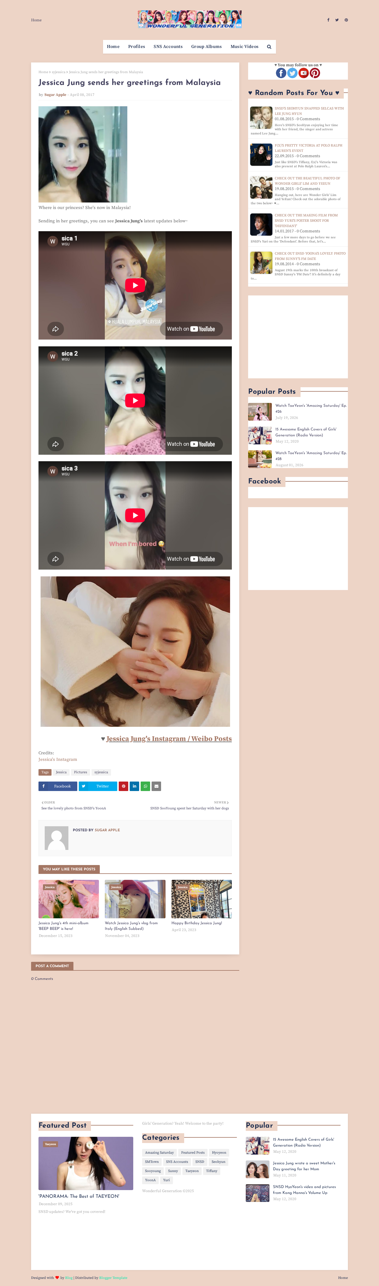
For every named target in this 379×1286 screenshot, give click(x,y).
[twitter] (337, 20)
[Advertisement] (298, 336)
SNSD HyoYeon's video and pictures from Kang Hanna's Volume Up (304, 1190)
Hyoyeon (219, 1152)
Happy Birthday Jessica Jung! (196, 923)
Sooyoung (153, 1171)
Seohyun (218, 1162)
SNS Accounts (177, 1162)
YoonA (150, 1180)
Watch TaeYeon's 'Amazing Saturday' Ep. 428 (311, 456)
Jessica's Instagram (57, 759)
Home (36, 20)
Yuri (166, 1180)
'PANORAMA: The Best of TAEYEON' (78, 1196)
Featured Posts (193, 1152)
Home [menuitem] (113, 46)
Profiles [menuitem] (136, 46)
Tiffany (211, 1171)
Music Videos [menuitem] (245, 46)
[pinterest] (345, 20)
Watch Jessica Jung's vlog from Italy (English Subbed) (131, 926)
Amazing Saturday (159, 1152)
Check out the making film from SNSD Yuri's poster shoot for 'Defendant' (306, 220)
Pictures (80, 772)
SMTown (152, 1162)
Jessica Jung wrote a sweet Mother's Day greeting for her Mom (304, 1166)
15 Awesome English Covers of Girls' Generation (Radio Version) (305, 432)
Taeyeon (192, 1171)
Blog (69, 1278)
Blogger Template (113, 1278)
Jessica (61, 772)
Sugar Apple (55, 94)
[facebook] (328, 20)
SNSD (199, 1162)
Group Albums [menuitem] (206, 46)
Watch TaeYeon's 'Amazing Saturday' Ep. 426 (311, 409)
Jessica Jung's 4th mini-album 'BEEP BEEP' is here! (63, 926)
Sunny (173, 1171)
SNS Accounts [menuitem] (168, 46)
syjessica (58, 72)
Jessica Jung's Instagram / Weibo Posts (169, 738)
